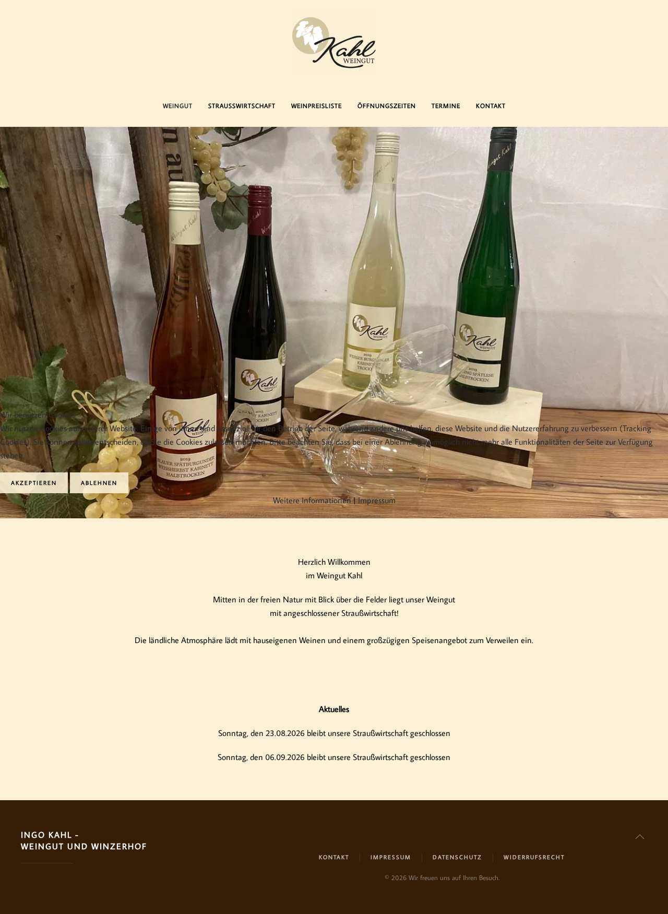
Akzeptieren (34, 482)
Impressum (377, 500)
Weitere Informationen (312, 500)
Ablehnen (99, 482)
